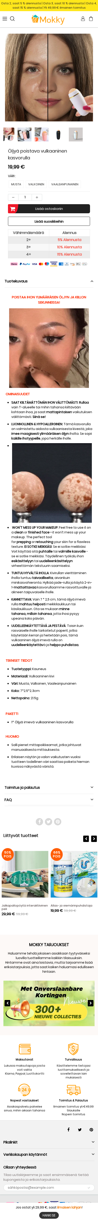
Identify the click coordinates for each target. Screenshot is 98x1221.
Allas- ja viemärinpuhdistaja (71, 905)
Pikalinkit (10, 1142)
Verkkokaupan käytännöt (25, 1154)
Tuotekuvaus (16, 281)
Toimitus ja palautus (22, 787)
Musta (16, 184)
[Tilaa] (88, 1187)
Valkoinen (36, 184)
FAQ (8, 799)
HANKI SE (49, 1215)
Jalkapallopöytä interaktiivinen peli (24, 907)
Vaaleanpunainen (64, 184)
